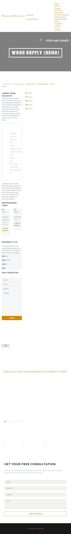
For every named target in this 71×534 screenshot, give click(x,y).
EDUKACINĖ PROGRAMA (61, 15)
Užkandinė (57, 26)
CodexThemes (40, 528)
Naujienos (57, 28)
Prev (6, 345)
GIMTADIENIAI (58, 13)
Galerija (56, 21)
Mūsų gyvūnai (58, 23)
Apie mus (57, 6)
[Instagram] (7, 234)
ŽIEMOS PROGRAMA (60, 19)
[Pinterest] (10, 335)
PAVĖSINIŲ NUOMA (60, 17)
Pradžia (56, 4)
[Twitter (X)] (5, 234)
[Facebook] (3, 234)
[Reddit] (19, 335)
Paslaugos (57, 8)
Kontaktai (57, 30)
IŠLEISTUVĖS (58, 10)
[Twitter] (6, 335)
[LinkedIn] (16, 335)
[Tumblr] (13, 335)
